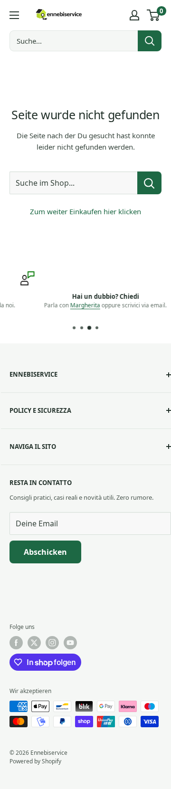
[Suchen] (150, 40)
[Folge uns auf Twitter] (34, 642)
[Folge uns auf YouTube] (70, 642)
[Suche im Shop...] (149, 182)
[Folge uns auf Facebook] (16, 642)
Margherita (72, 305)
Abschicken (45, 552)
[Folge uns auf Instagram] (52, 642)
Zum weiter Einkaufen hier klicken (85, 211)
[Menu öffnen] (14, 15)
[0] (154, 15)
